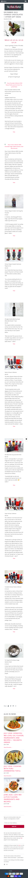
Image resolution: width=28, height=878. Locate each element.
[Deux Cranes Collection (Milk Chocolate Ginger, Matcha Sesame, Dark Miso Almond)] (14, 148)
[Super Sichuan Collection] (14, 511)
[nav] (3, 1)
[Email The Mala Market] (7, 864)
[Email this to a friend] (15, 706)
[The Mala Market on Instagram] (4, 864)
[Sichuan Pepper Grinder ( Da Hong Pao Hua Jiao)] (14, 208)
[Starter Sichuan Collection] (14, 370)
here (20, 845)
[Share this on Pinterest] (13, 706)
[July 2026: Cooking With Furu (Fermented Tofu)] (14, 756)
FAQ (21, 838)
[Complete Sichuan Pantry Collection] (14, 584)
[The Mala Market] (14, 7)
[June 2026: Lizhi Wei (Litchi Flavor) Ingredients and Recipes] (14, 785)
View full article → (8, 747)
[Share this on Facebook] (10, 706)
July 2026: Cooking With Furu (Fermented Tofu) (12, 768)
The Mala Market (15, 871)
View (14, 132)
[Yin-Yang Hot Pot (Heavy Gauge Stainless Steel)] (14, 658)
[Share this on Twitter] (8, 706)
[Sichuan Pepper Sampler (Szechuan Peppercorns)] (14, 261)
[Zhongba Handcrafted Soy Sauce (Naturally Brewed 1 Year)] (14, 316)
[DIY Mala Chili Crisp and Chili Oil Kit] (14, 452)
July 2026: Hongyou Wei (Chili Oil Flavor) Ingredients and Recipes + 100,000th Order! (14, 737)
